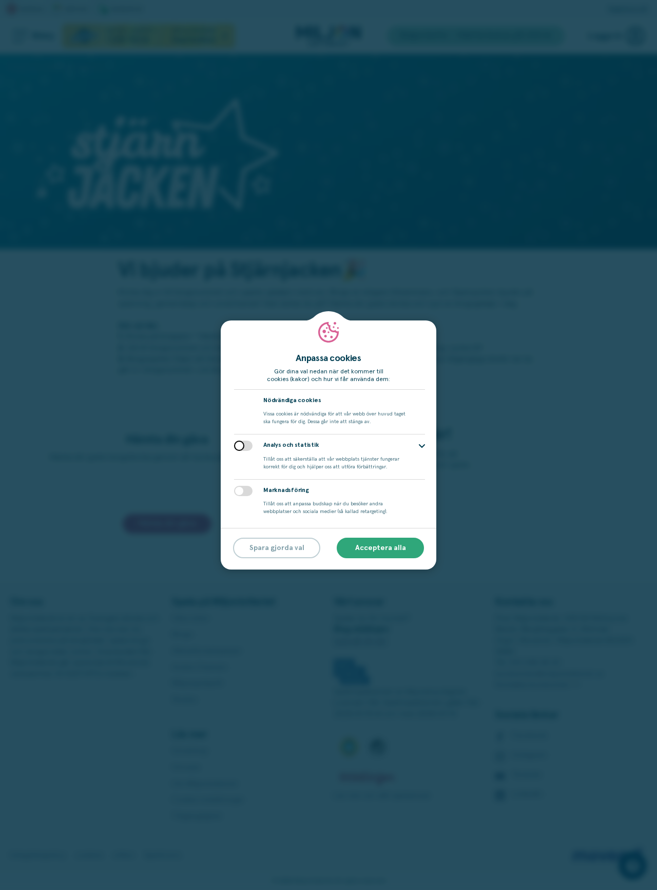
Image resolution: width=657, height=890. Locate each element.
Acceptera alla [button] (380, 548)
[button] (422, 446)
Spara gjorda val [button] (276, 548)
